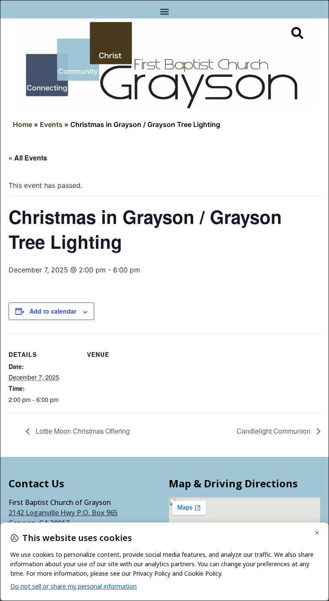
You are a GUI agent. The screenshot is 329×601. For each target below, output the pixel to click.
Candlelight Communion (274, 431)
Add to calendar (53, 311)
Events (51, 124)
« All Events (28, 158)
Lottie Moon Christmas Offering (82, 431)
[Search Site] (297, 33)
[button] (165, 11)
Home (22, 124)
